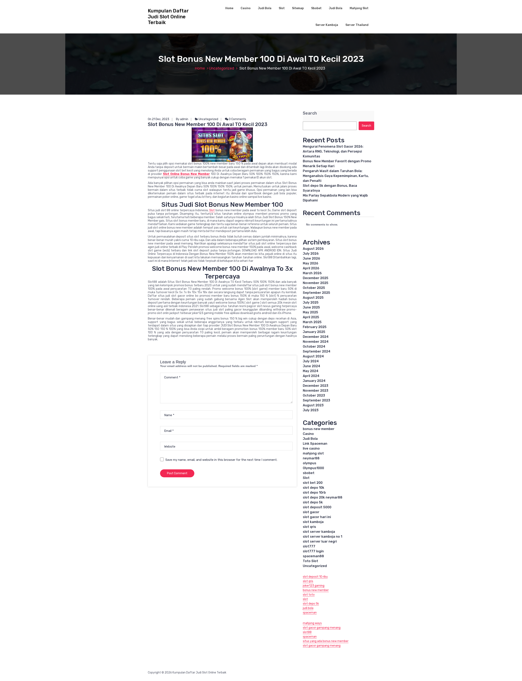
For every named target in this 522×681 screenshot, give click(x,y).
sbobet (308, 473)
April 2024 (311, 376)
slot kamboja (313, 522)
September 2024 (316, 351)
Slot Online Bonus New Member (186, 174)
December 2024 (315, 337)
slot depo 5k (313, 502)
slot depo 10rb (314, 492)
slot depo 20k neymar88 (322, 497)
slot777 (309, 546)
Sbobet (316, 8)
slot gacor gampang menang (322, 627)
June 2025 (311, 307)
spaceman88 (313, 556)
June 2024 (311, 366)
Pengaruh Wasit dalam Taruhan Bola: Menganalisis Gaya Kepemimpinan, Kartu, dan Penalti (336, 176)
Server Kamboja (326, 25)
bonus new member (318, 429)
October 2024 (314, 346)
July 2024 (311, 361)
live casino (311, 448)
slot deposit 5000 (317, 507)
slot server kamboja (319, 532)
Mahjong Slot (359, 8)
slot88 (307, 632)
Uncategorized (221, 68)
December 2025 (315, 278)
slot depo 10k (313, 488)
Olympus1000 (313, 468)
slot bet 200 (313, 483)
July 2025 (311, 302)
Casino (246, 8)
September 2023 (316, 400)
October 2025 (314, 288)
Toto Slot (310, 561)
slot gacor (311, 512)
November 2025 (315, 283)
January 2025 (314, 332)
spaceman (310, 612)
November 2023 (315, 390)
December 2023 (315, 386)
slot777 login (313, 551)
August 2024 (313, 356)
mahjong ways (312, 623)
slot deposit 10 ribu (315, 576)
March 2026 (312, 273)
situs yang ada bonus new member (325, 641)
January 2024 (314, 381)
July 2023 (311, 410)
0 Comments (237, 119)
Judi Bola (264, 8)
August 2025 (313, 298)
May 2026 (310, 263)
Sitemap (298, 8)
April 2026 (311, 268)
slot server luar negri (320, 541)
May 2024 (310, 371)
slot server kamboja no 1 (322, 536)
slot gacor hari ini (317, 517)
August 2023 (313, 405)
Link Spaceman (315, 444)
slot (305, 599)
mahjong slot (313, 453)
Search (310, 113)
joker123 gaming (313, 585)
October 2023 (314, 395)
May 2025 (310, 312)
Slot (282, 8)
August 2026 (313, 249)
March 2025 (312, 322)
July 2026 (311, 253)
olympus (309, 463)
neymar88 (311, 458)
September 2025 (316, 293)
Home (229, 8)
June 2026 (311, 258)
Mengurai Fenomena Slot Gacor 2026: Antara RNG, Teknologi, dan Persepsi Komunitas (333, 151)
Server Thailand (356, 25)
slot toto (309, 594)
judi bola (308, 608)
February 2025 (314, 327)
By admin (182, 119)
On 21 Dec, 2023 (158, 119)
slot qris (309, 527)
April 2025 (311, 317)
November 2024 (315, 342)
